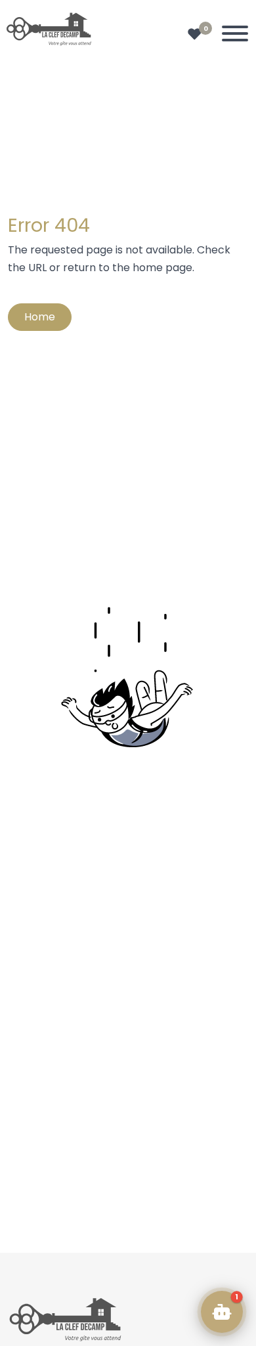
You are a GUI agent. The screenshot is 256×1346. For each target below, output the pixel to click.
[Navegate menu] (232, 36)
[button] (222, 1312)
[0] (195, 34)
